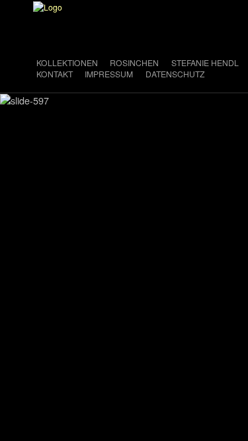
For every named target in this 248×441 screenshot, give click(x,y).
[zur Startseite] (47, 5)
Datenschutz (174, 73)
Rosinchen (134, 62)
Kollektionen (67, 62)
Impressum (109, 73)
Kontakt (54, 73)
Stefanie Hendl (205, 62)
